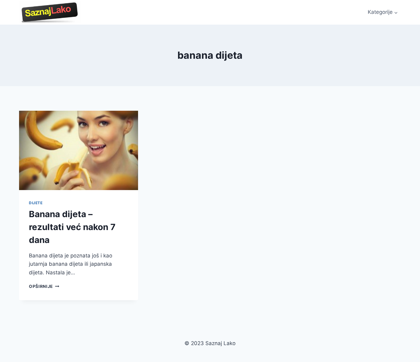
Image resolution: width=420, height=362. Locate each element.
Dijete (36, 203)
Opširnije (44, 286)
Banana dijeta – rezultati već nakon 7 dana (72, 227)
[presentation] (78, 150)
